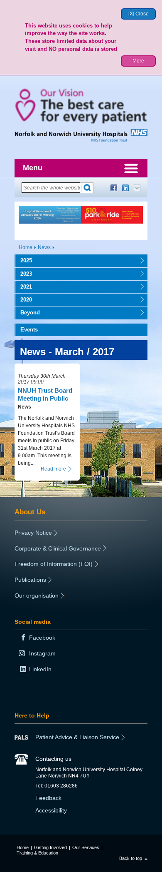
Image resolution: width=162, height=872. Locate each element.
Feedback (48, 798)
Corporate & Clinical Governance (58, 548)
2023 (23, 274)
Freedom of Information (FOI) (54, 564)
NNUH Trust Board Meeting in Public (45, 394)
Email (137, 187)
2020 (23, 299)
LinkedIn (125, 187)
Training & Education (37, 852)
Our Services (85, 847)
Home (25, 247)
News (44, 247)
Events (29, 329)
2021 (23, 287)
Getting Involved (50, 847)
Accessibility (51, 810)
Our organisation (37, 595)
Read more (53, 469)
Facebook (113, 187)
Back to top (130, 858)
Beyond (27, 312)
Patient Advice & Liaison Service (77, 737)
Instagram (42, 653)
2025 (23, 260)
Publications (30, 579)
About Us (30, 512)
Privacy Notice (33, 532)
